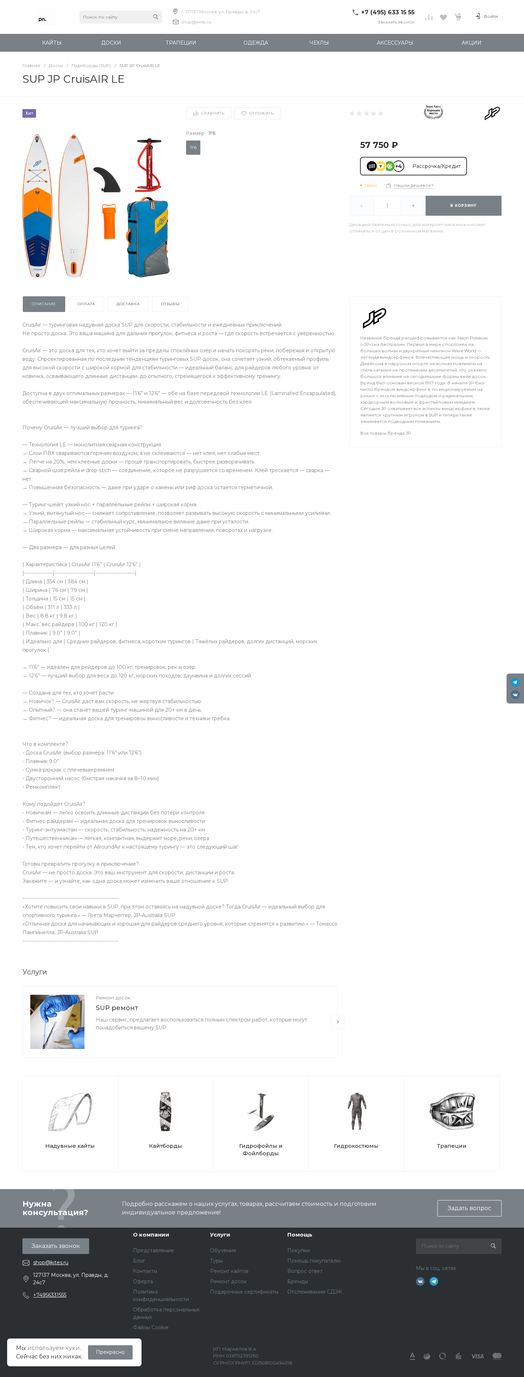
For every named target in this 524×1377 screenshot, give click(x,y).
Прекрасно (110, 1352)
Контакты (145, 1271)
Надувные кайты (70, 1145)
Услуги (220, 1234)
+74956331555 (49, 1295)
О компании (151, 1234)
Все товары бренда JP (385, 433)
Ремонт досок (113, 997)
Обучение (223, 1250)
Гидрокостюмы (356, 1145)
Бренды (297, 1281)
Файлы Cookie (151, 1327)
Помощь (299, 1234)
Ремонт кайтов (229, 1271)
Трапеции (452, 1145)
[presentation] (338, 1022)
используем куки (53, 1348)
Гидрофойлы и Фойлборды (261, 1149)
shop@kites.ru (196, 22)
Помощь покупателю (314, 1261)
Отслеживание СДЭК (314, 1292)
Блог (139, 1261)
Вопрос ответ (305, 1271)
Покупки (298, 1250)
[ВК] (515, 694)
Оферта (143, 1281)
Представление (153, 1250)
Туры (216, 1261)
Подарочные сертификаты (244, 1292)
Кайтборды (165, 1145)
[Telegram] (515, 682)
